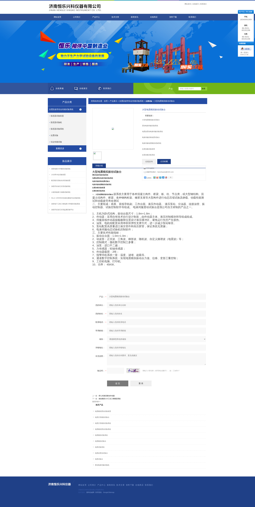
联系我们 (203, 4)
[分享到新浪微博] (157, 177)
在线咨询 (149, 162)
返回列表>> (96, 402)
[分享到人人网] (163, 177)
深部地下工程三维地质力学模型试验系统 (65, 204)
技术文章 (115, 17)
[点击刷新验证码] (133, 370)
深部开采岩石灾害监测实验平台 (62, 210)
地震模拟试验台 (100, 441)
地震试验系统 (100, 447)
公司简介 (76, 17)
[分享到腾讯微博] (160, 177)
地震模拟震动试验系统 (103, 429)
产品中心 (96, 17)
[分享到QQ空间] (154, 177)
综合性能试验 (56, 142)
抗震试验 (54, 135)
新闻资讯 (134, 17)
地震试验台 (99, 459)
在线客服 (60, 88)
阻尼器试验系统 (57, 129)
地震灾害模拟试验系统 (103, 423)
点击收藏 (164, 161)
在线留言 (195, 4)
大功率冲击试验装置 (58, 175)
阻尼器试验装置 (57, 116)
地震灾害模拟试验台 (102, 417)
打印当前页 (150, 168)
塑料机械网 (90, 492)
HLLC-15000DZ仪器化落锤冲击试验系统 (65, 198)
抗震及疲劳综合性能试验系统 (61, 109)
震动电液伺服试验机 (102, 465)
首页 (106, 101)
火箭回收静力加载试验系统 (60, 192)
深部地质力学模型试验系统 (60, 169)
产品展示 (113, 101)
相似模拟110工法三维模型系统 (110, 399)
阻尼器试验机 (56, 122)
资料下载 (173, 17)
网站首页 (188, 4)
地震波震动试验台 (101, 453)
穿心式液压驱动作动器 (107, 396)
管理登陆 (98, 492)
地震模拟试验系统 (101, 435)
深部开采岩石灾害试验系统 (60, 186)
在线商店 (154, 17)
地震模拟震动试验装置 (103, 411)
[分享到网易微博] (166, 177)
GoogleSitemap (108, 492)
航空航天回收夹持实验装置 (60, 180)
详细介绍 (99, 166)
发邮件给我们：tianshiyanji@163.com (160, 172)
